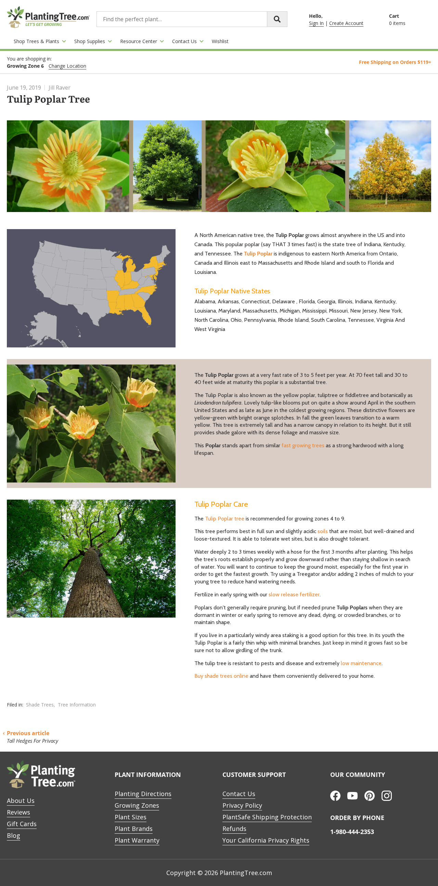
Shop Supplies (89, 41)
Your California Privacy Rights (265, 840)
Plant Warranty (137, 840)
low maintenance (361, 663)
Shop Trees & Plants (36, 41)
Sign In (316, 23)
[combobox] (191, 19)
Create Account (346, 23)
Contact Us (184, 41)
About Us (21, 800)
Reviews (18, 812)
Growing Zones (137, 805)
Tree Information (77, 704)
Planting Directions (143, 794)
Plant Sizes (130, 817)
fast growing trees (303, 445)
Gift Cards (22, 824)
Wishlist (220, 41)
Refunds (234, 828)
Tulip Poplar (258, 253)
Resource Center (138, 41)
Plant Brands (134, 828)
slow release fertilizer (294, 594)
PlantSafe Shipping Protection (267, 817)
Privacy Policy (242, 805)
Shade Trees (40, 704)
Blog (13, 835)
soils (323, 531)
